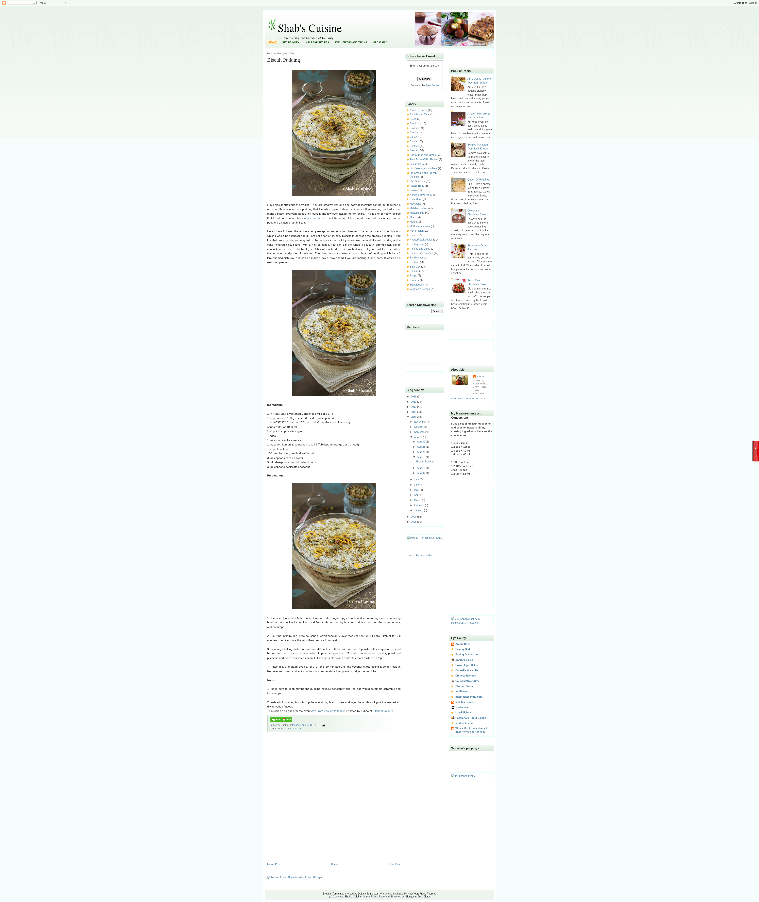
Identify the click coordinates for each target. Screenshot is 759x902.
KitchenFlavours (383, 710)
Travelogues (417, 284)
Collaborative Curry (467, 680)
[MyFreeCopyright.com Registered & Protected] (471, 622)
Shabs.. (481, 377)
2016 (414, 396)
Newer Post (273, 864)
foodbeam (461, 691)
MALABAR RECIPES (317, 42)
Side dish (415, 266)
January (419, 510)
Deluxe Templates (368, 893)
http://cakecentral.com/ (469, 696)
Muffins (414, 221)
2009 (414, 516)
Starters (414, 280)
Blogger (409, 896)
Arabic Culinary (418, 110)
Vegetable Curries (420, 289)
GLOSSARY (380, 42)
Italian (413, 190)
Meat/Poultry (417, 212)
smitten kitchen (464, 723)
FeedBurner (432, 85)
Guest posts (417, 164)
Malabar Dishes (419, 208)
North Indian (417, 230)
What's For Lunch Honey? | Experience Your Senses (472, 730)
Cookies (414, 146)
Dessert (282, 728)
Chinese (414, 141)
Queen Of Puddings (478, 179)
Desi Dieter (423, 896)
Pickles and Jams (420, 248)
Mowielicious (463, 712)
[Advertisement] (283, 800)
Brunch (414, 132)
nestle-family (312, 218)
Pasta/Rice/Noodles (421, 239)
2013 (414, 401)
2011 (414, 412)
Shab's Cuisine (310, 27)
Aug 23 (421, 451)
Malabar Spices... (466, 702)
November (420, 421)
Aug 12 (421, 467)
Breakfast (415, 123)
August (418, 437)
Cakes (413, 136)
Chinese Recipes (465, 675)
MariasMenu (462, 707)
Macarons (415, 203)
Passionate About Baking (470, 717)
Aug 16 (421, 457)
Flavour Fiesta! (464, 686)
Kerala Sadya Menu (421, 194)
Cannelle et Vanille (466, 670)
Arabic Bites (462, 644)
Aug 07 (421, 473)
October (419, 426)
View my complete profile (468, 398)
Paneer (414, 235)
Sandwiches (417, 257)
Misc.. (413, 217)
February (419, 505)
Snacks (414, 271)
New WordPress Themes (422, 893)
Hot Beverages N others (423, 168)
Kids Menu (416, 199)
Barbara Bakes (464, 659)
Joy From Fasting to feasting (329, 710)
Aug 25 (421, 446)
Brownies (415, 128)
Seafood (414, 262)
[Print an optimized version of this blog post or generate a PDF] (281, 721)
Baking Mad (462, 649)
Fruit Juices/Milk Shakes (424, 159)
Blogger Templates (333, 893)
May (417, 489)
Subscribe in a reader (420, 555)
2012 (414, 406)
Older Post (394, 864)
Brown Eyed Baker (466, 665)
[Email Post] (323, 725)
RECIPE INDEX (290, 42)
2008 (414, 521)
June (417, 484)
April (417, 494)
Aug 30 (421, 441)
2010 (414, 417)
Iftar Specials (294, 728)
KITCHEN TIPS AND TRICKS (351, 42)
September (420, 431)
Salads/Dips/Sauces (421, 253)
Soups (413, 275)
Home (272, 42)
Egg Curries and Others (423, 154)
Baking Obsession (466, 654)
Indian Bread (417, 185)
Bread (413, 118)
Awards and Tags (420, 114)
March (418, 500)
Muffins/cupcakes (420, 226)
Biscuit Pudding (283, 60)
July (417, 479)
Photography (417, 244)
